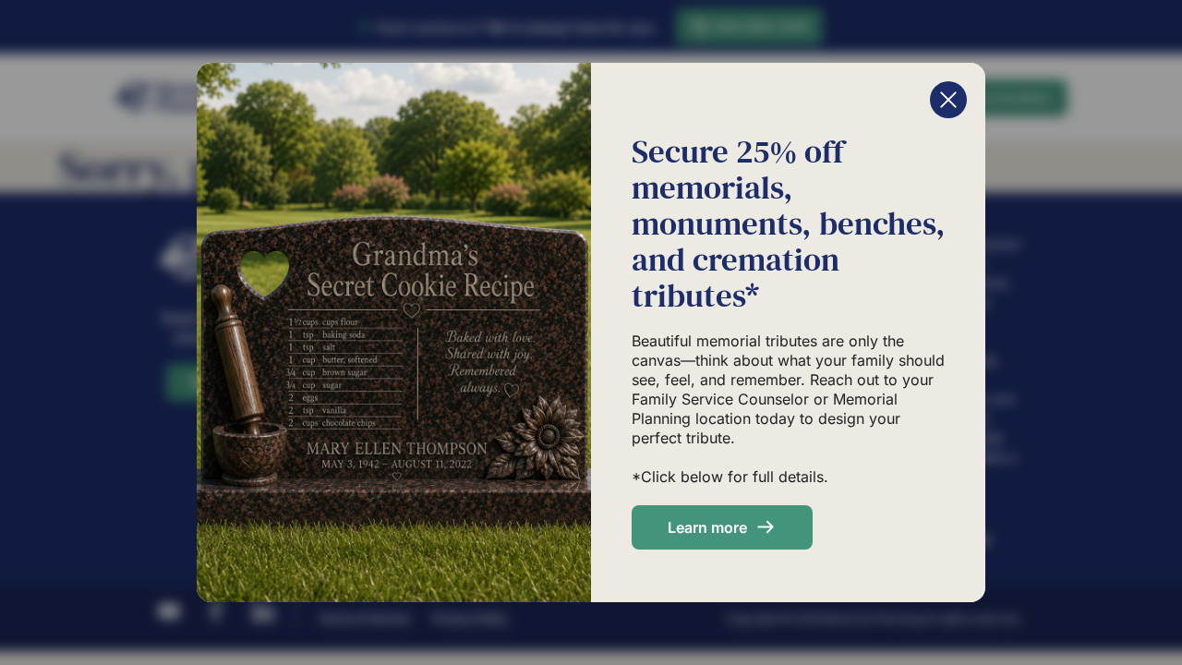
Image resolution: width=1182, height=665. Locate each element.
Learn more (707, 527)
